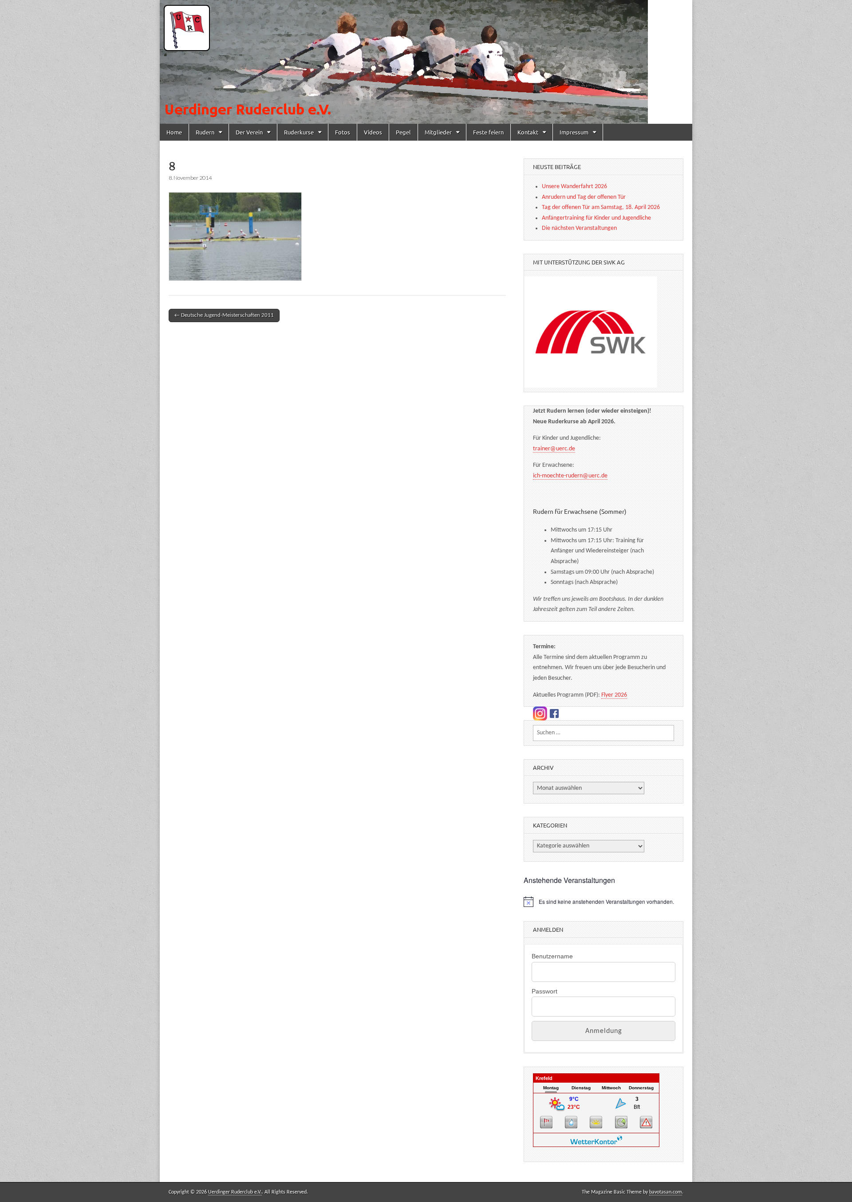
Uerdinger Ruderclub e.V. (235, 1192)
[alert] (603, 901)
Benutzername (552, 956)
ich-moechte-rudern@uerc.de (570, 476)
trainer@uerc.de (554, 448)
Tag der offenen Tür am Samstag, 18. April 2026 (601, 207)
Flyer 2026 (614, 695)
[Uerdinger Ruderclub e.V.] (426, 62)
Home (174, 132)
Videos (373, 132)
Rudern (205, 132)
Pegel (403, 132)
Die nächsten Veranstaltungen (579, 228)
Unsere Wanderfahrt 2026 (574, 186)
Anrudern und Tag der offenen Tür (584, 197)
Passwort (544, 991)
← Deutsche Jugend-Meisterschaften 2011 (224, 315)
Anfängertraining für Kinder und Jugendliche (596, 218)
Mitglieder (438, 132)
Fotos (342, 132)
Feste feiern (488, 132)
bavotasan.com (665, 1192)
